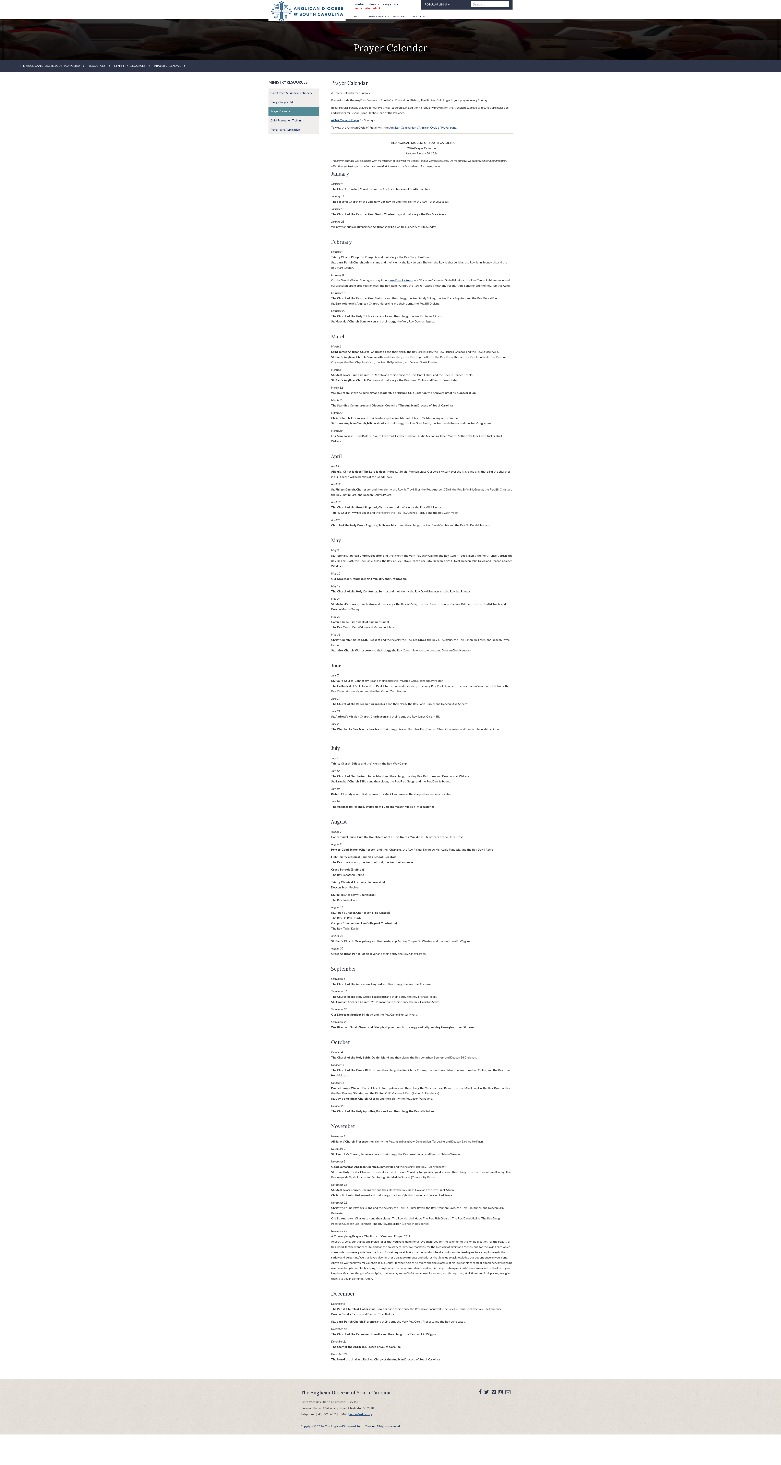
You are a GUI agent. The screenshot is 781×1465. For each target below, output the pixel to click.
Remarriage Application (285, 129)
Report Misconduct (366, 8)
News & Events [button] (377, 16)
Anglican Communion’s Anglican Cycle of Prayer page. (423, 127)
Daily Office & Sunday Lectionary (291, 93)
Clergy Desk (386, 4)
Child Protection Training (286, 120)
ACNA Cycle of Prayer (345, 120)
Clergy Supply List (282, 102)
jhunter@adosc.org (360, 1414)
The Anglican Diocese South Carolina (50, 65)
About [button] (358, 16)
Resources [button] (419, 16)
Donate (371, 4)
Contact (358, 4)
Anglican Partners (401, 280)
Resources (97, 65)
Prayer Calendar (281, 111)
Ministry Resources (129, 65)
